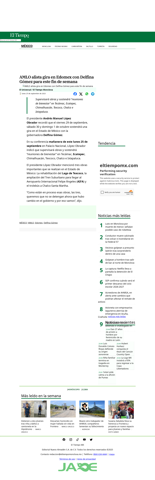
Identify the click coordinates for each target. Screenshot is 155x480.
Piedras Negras (61, 46)
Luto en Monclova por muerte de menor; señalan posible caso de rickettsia (119, 226)
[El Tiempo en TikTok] (79, 440)
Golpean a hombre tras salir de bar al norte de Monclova (119, 261)
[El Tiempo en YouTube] (86, 440)
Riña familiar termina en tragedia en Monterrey (107, 361)
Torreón (100, 46)
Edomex (39, 222)
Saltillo (89, 46)
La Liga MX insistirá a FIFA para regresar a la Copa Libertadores (125, 363)
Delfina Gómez (51, 222)
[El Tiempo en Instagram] (72, 440)
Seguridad (112, 46)
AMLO (31, 222)
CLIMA (85, 389)
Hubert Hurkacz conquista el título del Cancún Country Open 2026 (125, 349)
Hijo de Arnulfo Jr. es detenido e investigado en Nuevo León (118, 325)
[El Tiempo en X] (91, 440)
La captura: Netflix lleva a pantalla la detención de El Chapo (119, 271)
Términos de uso (67, 459)
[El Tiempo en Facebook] (66, 440)
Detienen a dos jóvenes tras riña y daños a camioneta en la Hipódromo (32, 426)
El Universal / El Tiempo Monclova (36, 89)
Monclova (46, 46)
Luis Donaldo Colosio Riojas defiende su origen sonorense (106, 349)
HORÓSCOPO (74, 389)
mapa (111, 454)
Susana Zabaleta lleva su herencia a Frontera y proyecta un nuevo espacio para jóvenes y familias (121, 426)
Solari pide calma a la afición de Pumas (107, 375)
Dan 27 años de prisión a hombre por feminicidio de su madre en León (114, 334)
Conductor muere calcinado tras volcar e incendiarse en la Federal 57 (119, 238)
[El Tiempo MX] (19, 37)
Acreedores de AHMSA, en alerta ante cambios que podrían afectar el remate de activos (116, 297)
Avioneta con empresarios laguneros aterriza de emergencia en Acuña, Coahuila (115, 312)
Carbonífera (76, 46)
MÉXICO (27, 46)
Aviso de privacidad (86, 459)
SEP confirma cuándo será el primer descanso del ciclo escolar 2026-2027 (120, 283)
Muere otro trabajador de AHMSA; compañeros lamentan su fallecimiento (91, 425)
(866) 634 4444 (100, 454)
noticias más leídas (117, 316)
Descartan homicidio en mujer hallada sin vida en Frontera (62, 424)
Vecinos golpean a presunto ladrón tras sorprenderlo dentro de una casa (119, 250)
